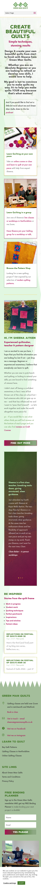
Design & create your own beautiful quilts (20, 52)
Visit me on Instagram (16, 735)
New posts (20, 639)
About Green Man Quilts (12, 772)
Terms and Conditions (11, 776)
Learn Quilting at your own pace (20, 155)
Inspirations (11, 617)
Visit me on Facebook (16, 728)
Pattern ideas (12, 624)
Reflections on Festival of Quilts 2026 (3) (19, 635)
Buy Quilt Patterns (9, 747)
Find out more (20, 443)
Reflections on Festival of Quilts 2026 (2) (19, 661)
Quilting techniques (14, 610)
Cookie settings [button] (9, 883)
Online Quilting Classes (12, 755)
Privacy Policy (8, 781)
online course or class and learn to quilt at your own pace (19, 164)
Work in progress (13, 604)
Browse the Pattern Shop (19, 268)
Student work (12, 607)
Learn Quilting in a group (19, 212)
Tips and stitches (13, 620)
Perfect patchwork (14, 614)
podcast (9, 112)
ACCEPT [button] (21, 883)
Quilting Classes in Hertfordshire (15, 751)
